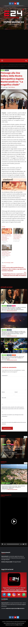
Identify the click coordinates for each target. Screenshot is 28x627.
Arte (5, 262)
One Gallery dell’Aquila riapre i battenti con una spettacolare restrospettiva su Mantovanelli (6, 237)
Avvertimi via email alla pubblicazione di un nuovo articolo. (14, 423)
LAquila (11, 262)
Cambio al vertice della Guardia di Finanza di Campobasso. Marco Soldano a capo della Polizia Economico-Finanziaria (14, 268)
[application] (14, 521)
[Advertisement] (14, 44)
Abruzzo (2, 70)
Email (16, 392)
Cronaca (6, 70)
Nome (3, 392)
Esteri (14, 355)
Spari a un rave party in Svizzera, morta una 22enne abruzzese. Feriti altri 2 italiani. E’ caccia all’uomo (13, 358)
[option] (14, 448)
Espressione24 (14, 22)
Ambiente (8, 483)
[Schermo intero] (25, 544)
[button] (14, 521)
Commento (5, 375)
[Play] (2, 544)
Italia (14, 305)
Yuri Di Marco (11, 87)
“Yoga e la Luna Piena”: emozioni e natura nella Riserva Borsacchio (14, 486)
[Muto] (23, 544)
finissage (8, 262)
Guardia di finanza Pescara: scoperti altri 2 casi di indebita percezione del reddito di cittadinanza (14, 274)
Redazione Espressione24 (12, 310)
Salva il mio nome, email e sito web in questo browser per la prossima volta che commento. (13, 407)
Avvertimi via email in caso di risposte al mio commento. (12, 415)
